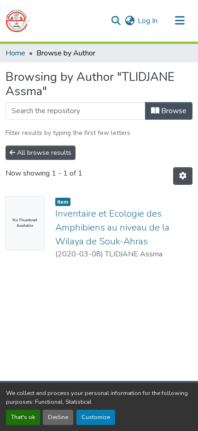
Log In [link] (147, 21)
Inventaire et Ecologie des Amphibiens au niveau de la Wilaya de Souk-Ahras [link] (112, 227)
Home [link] (15, 53)
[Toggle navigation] (179, 21)
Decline (58, 417)
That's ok (23, 417)
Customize (96, 417)
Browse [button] (172, 111)
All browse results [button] (43, 152)
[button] (18, 20)
